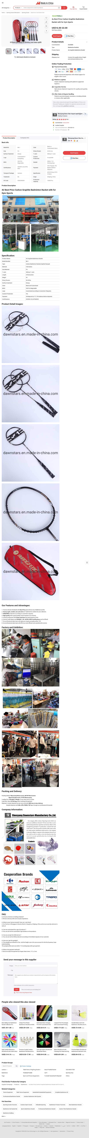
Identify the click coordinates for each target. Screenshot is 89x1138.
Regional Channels (70, 1122)
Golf (45, 1073)
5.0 (69, 140)
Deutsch (51, 1126)
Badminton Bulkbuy (8, 1113)
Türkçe (36, 1127)
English (14, 1126)
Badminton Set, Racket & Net (37, 12)
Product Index (80, 1122)
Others (68, 1076)
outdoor (4, 1069)
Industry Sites (61, 1122)
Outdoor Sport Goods (26, 1105)
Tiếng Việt (41, 1127)
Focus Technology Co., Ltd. (33, 1131)
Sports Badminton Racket (28, 1109)
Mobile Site (41, 1124)
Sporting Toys (69, 1073)
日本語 (73, 1126)
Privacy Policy (70, 1131)
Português (25, 1126)
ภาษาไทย (83, 1126)
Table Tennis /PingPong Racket (31, 1069)
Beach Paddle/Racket (50, 1069)
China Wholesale (43, 1122)
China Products (15, 1122)
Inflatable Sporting (41, 1105)
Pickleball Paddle (27, 1073)
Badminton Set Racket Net (10, 1109)
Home (3, 12)
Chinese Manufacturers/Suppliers (29, 1122)
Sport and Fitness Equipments (31, 1076)
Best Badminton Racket (75, 1105)
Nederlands (57, 1126)
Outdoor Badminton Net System (32, 1096)
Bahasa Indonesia (50, 1127)
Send (16, 989)
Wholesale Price (52, 1122)
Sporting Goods (25, 12)
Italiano (46, 1126)
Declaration (62, 1131)
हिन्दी (78, 1126)
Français (32, 1126)
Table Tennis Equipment (22, 1092)
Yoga (3, 1076)
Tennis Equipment (8, 1092)
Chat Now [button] (71, 36)
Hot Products (7, 1122)
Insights (48, 1124)
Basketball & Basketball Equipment (42, 1092)
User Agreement (54, 1131)
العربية (63, 1126)
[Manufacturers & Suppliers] (44, 3)
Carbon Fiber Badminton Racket (67, 1109)
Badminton (5, 1073)
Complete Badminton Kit (61, 1092)
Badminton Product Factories (57, 1105)
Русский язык (39, 1126)
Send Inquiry (57, 36)
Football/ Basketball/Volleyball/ (53, 1076)
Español (19, 1126)
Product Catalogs (26, 1066)
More (3, 1116)
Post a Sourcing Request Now (23, 992)
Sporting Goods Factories (10, 1105)
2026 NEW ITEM (70, 1069)
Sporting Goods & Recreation (13, 12)
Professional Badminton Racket (11, 1096)
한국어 (68, 1126)
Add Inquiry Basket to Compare (26, 57)
